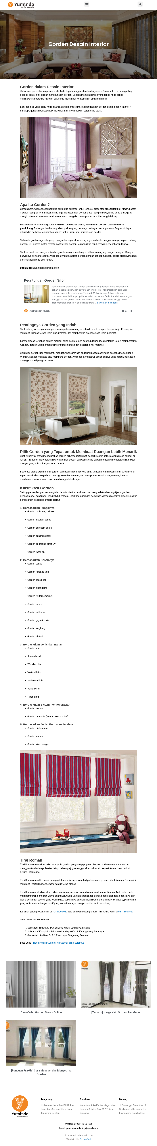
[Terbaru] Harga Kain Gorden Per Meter (115, 1012)
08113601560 (125, 911)
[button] (86, 4)
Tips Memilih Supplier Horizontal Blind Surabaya (58, 942)
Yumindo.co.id (59, 911)
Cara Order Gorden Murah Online (41, 1012)
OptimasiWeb (85, 1139)
